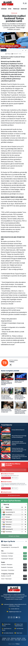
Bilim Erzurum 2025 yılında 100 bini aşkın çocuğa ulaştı (6, 410)
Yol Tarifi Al (15, 477)
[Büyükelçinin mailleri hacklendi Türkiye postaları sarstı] (14, 40)
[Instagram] (14, 617)
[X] (11, 617)
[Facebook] (9, 617)
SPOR (9, 9)
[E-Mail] (10, 365)
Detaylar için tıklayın (14, 536)
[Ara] (23, 3)
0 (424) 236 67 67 (6, 488)
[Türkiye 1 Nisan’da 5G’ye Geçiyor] (21, 376)
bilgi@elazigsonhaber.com (15, 611)
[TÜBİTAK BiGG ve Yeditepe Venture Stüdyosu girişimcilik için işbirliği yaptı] (21, 390)
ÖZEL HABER (17, 639)
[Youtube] (16, 617)
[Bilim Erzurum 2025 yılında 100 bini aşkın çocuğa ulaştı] (7, 405)
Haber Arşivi (19, 633)
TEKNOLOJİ (16, 9)
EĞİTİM (3, 639)
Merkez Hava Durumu (6, 625)
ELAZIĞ (8, 639)
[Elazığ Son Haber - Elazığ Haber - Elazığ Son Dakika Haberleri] (7, 3)
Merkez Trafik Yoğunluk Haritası (19, 625)
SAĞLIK (23, 638)
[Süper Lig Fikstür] (26, 541)
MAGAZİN (23, 639)
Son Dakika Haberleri (8, 633)
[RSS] (19, 617)
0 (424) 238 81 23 (15, 608)
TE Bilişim (9, 53)
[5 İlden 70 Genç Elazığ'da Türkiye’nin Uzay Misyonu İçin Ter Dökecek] (7, 376)
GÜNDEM (3, 9)
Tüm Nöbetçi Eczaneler (14, 495)
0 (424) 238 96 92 (6, 477)
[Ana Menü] (25, 3)
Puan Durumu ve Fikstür (6, 629)
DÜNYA (12, 639)
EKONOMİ (24, 9)
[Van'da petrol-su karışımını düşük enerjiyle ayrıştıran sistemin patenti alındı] (7, 390)
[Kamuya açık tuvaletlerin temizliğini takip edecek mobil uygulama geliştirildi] (21, 405)
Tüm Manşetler (19, 628)
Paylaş (4, 50)
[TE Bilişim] (4, 362)
